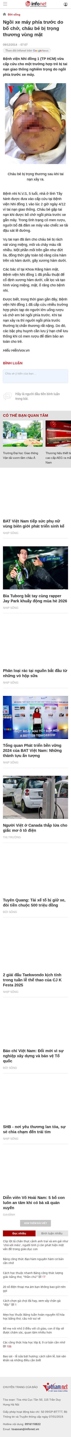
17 (43, 1277)
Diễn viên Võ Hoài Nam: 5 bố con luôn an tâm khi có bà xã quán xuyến (34, 1202)
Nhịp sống (10, 533)
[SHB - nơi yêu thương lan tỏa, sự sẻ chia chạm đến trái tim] (35, 1098)
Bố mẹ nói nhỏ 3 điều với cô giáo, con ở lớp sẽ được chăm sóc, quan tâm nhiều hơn (33, 1330)
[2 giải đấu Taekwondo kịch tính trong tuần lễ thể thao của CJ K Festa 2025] (35, 946)
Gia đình (9, 1214)
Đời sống (14, 14)
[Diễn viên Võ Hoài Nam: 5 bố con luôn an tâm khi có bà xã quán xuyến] (35, 1169)
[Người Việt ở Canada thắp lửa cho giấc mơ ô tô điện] (35, 797)
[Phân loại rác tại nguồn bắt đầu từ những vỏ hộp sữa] (35, 642)
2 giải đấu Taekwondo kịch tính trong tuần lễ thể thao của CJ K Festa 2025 (32, 980)
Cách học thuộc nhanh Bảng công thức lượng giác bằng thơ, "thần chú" (33, 1275)
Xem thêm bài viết (35, 1223)
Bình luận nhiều (52, 1233)
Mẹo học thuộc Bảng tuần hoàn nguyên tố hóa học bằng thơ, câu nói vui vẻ (33, 1316)
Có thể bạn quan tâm (25, 416)
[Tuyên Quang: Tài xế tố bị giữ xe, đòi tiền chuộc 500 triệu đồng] (35, 872)
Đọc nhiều (19, 1233)
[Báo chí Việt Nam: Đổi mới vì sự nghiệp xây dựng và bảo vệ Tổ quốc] (35, 1022)
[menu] (5, 4)
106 (8, 1346)
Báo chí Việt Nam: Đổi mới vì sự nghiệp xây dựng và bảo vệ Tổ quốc (33, 1056)
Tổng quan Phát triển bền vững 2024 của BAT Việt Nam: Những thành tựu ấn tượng (32, 750)
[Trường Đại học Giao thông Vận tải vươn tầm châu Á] (23, 433)
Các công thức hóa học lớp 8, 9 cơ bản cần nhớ (34, 1342)
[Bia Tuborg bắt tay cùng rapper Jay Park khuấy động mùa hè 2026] (35, 567)
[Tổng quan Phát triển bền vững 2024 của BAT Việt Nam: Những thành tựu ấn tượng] (35, 717)
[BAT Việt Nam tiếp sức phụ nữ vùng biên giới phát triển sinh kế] (35, 493)
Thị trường (12, 837)
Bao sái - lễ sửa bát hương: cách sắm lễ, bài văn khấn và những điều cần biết (34, 1358)
